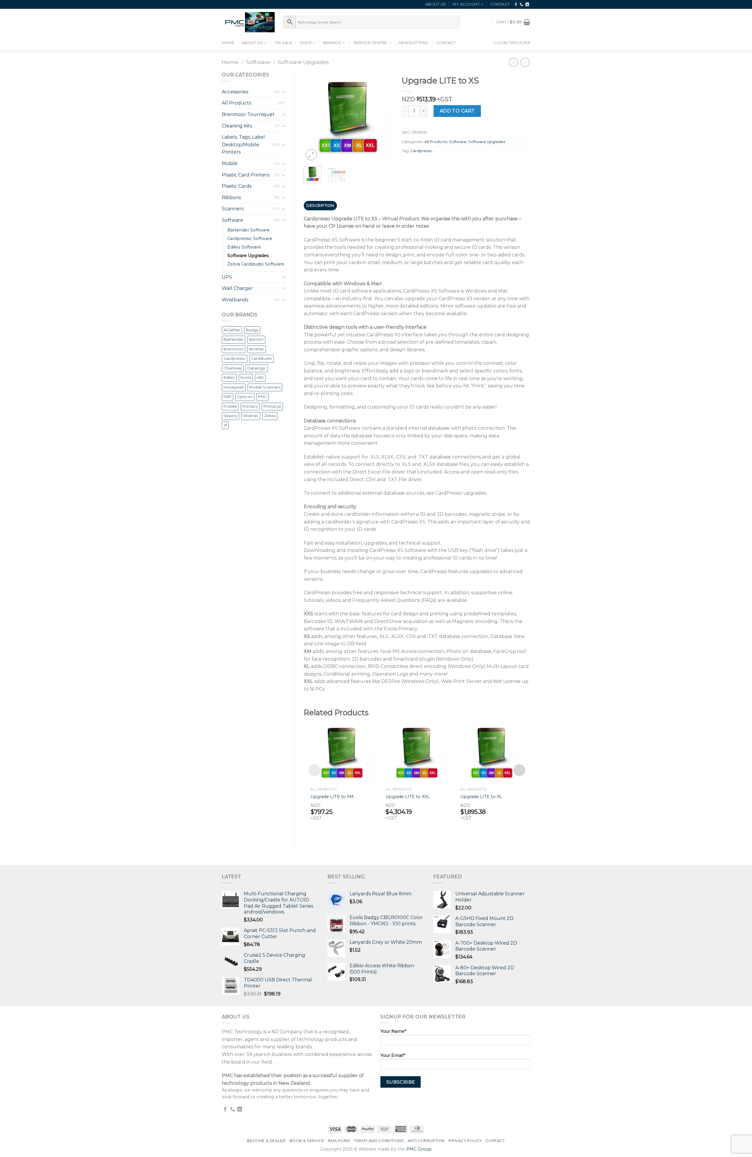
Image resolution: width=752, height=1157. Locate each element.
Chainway (233, 368)
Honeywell (234, 387)
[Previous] (313, 117)
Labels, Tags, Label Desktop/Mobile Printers (243, 144)
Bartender (234, 339)
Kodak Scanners (265, 387)
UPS (227, 277)
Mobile (230, 163)
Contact (500, 4)
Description (320, 205)
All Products (236, 103)
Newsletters (414, 43)
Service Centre (370, 43)
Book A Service (307, 1140)
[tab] (320, 205)
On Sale (283, 43)
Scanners (233, 208)
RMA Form (339, 1140)
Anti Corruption (426, 1140)
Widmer (250, 416)
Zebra (270, 416)
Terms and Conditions (379, 1140)
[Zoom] (311, 155)
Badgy (252, 330)
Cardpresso (235, 358)
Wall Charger (237, 288)
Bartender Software (248, 230)
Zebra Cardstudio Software (255, 264)
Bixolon (256, 339)
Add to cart (457, 111)
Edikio (229, 377)
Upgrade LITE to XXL (407, 796)
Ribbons (231, 197)
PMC (262, 396)
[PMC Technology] (248, 22)
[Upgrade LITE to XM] (342, 752)
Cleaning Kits (237, 126)
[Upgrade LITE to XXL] (417, 752)
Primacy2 (272, 406)
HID (260, 377)
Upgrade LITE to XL (481, 796)
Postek (230, 406)
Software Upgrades (303, 62)
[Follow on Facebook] (516, 5)
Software (258, 62)
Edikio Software (244, 247)
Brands (332, 43)
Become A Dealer (266, 1140)
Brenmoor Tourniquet (248, 114)
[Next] (383, 117)
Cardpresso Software (249, 238)
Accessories (235, 92)
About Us (435, 4)
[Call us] (521, 5)
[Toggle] (283, 91)
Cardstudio (261, 358)
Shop (306, 43)
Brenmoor (234, 349)
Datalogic (256, 368)
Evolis (246, 377)
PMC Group (419, 1149)
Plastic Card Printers (245, 175)
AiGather (232, 330)
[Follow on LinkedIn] (527, 5)
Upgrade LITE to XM (332, 796)
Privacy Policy (465, 1140)
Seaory (230, 416)
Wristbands (235, 300)
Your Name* (393, 1031)
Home (228, 43)
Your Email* (392, 1055)
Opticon (245, 396)
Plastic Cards (236, 186)
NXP (227, 396)
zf (225, 425)
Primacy (250, 406)
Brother (256, 349)
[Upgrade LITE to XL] (491, 752)
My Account (466, 4)
